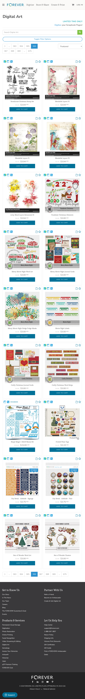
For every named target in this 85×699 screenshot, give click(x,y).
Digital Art (5, 645)
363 (14, 46)
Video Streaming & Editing (11, 641)
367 (6, 51)
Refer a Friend (49, 594)
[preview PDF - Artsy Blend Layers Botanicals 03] (37, 175)
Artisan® (5, 654)
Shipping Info (48, 638)
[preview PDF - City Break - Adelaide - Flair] (77, 458)
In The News (6, 598)
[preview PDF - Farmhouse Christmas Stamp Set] (37, 61)
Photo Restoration (8, 631)
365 (27, 46)
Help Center (48, 625)
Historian (5, 658)
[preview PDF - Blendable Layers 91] (37, 118)
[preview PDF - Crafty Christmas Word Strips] (77, 345)
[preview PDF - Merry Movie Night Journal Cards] (77, 231)
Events (4, 614)
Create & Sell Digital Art (52, 601)
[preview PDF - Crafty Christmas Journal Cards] (37, 345)
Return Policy (48, 635)
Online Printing (7, 635)
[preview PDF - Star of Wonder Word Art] (37, 515)
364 (21, 46)
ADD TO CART (22, 109)
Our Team (5, 601)
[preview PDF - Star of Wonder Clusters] (77, 515)
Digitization (6, 628)
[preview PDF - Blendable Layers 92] (77, 61)
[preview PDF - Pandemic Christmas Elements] (77, 175)
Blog (3, 608)
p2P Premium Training (9, 664)
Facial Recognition (8, 638)
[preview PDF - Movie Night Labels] (77, 288)
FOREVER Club (7, 668)
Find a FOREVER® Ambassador (55, 651)
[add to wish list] (39, 62)
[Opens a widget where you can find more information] (9, 695)
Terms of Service (49, 689)
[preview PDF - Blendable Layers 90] (77, 118)
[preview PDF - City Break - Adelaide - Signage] (37, 458)
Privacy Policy (35, 689)
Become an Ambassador (52, 598)
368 (12, 51)
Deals (46, 654)
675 (30, 51)
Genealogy (6, 648)
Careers (4, 604)
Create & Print (58, 5)
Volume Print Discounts (52, 641)
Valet (4, 661)
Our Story (5, 594)
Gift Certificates (49, 645)
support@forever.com (51, 628)
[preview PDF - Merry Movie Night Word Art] (37, 231)
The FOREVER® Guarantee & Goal (14, 611)
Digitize (30, 5)
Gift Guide (47, 648)
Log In (80, 5)
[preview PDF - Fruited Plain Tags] (77, 402)
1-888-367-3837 (50, 631)
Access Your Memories (10, 651)
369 (19, 51)
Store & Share (42, 5)
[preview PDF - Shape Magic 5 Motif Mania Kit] (37, 402)
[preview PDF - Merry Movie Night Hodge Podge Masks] (37, 288)
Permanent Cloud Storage (11, 625)
